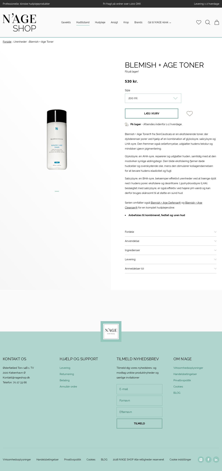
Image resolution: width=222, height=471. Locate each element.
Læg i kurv (151, 113)
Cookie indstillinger (180, 459)
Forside (7, 41)
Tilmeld (139, 423)
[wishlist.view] (198, 22)
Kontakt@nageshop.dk (16, 377)
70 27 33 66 (20, 382)
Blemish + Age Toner (41, 41)
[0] (216, 22)
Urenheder (20, 41)
